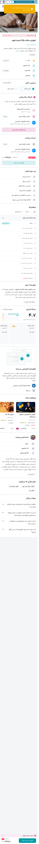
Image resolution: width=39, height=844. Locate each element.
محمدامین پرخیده (22, 437)
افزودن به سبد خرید (19, 163)
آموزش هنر (31, 490)
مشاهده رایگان (5, 223)
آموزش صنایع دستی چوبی (28, 486)
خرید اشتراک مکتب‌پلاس (18, 130)
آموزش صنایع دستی (13, 486)
